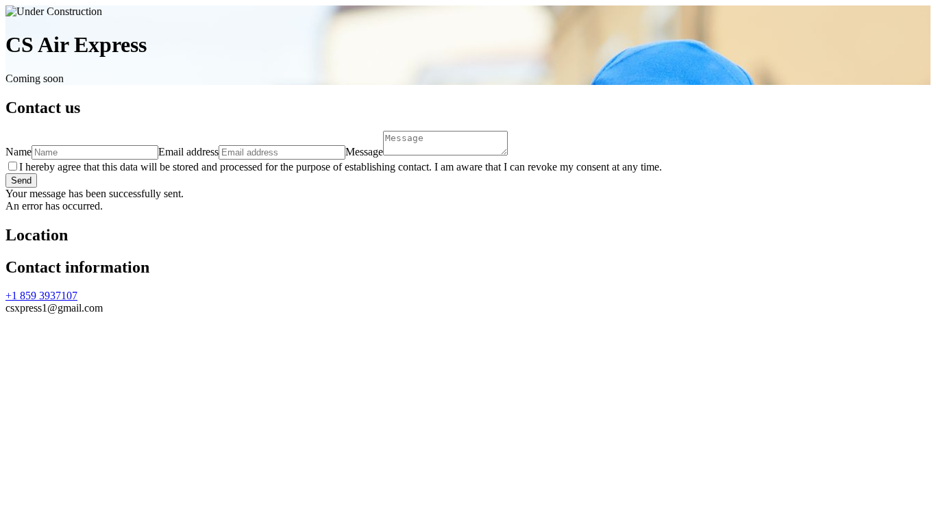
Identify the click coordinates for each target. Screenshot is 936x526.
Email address (188, 152)
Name (18, 152)
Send (21, 180)
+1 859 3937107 (41, 295)
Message (364, 152)
